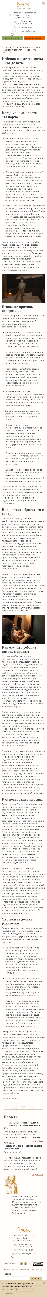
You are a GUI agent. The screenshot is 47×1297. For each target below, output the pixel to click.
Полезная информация (26, 47)
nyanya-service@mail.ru (25, 31)
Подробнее (37, 1141)
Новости (11, 1117)
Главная (6, 47)
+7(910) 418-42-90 (25, 27)
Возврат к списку (10, 1099)
